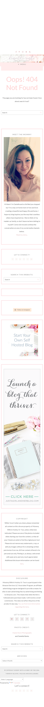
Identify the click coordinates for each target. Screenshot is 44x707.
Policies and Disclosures (29, 673)
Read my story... (22, 235)
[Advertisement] (22, 24)
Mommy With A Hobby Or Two (25, 670)
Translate (16, 683)
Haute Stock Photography (22, 633)
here (21, 564)
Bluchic (16, 673)
